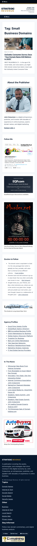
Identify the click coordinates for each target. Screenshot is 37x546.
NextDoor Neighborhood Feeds (19, 345)
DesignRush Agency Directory (18, 329)
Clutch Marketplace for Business (19, 333)
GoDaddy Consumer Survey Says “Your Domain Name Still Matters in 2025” (18, 57)
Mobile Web (6, 516)
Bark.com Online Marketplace (18, 341)
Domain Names (7, 486)
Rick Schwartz (26, 280)
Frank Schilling (19, 273)
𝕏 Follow (5, 533)
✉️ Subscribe (24, 533)
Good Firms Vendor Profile (17, 326)
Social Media (6, 496)
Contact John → (9, 128)
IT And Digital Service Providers (19, 350)
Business (5, 507)
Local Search (6, 513)
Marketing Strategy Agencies (18, 348)
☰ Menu (4, 1)
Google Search (7, 493)
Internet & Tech (7, 490)
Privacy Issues (7, 519)
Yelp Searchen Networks (17, 343)
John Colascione (23, 294)
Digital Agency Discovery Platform (20, 336)
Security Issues (7, 499)
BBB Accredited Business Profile (19, 331)
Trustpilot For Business (16, 338)
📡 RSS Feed (13, 533)
